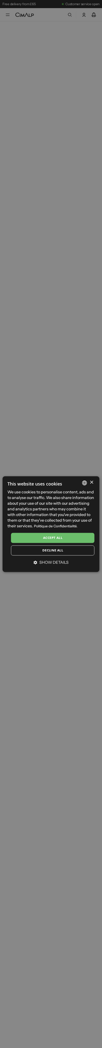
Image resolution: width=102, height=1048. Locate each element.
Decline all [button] (52, 550)
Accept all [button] (52, 537)
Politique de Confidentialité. (55, 526)
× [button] (91, 482)
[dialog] (50, 524)
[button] (51, 562)
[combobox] (84, 482)
